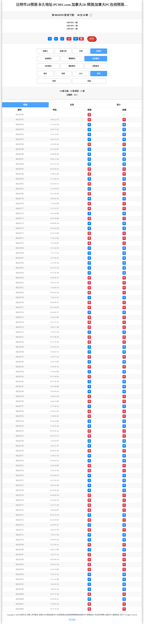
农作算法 (95, 59)
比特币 (98, 51)
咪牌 (91, 38)
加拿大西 (63, 51)
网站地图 (72, 620)
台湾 (81, 51)
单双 (98, 74)
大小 (81, 74)
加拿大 (45, 51)
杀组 (63, 74)
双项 (54, 81)
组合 (45, 74)
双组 (89, 81)
